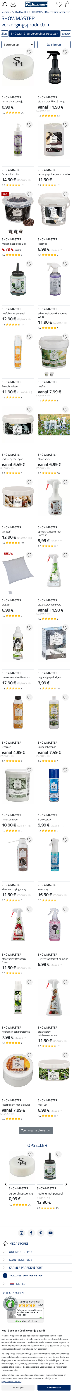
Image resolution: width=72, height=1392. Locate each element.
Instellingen (18, 1387)
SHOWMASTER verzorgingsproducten (50, 12)
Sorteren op (11, 44)
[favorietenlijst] (59, 4)
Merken (5, 12)
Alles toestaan (54, 1387)
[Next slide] (31, 87)
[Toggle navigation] (4, 4)
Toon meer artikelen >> (36, 1130)
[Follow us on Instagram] (21, 1233)
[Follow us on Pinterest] (40, 1233)
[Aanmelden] (13, 4)
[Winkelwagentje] (68, 4)
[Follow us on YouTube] (50, 1233)
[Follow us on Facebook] (31, 1233)
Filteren (56, 44)
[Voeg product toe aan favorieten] (29, 51)
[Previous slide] (5, 87)
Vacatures (23, 1275)
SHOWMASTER (20, 12)
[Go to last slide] (6, 1184)
